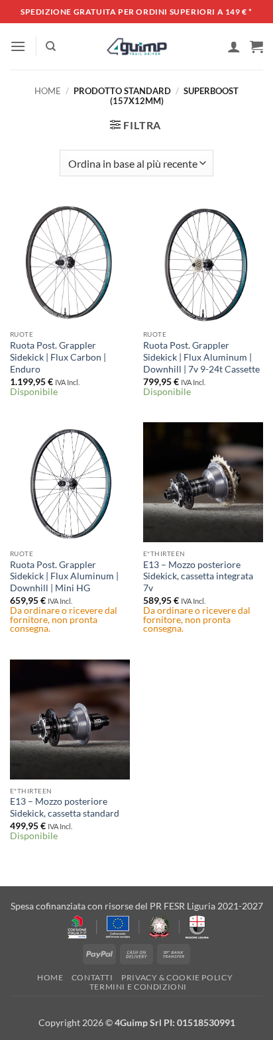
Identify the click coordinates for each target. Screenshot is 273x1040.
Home (47, 91)
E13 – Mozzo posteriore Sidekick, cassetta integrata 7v (198, 576)
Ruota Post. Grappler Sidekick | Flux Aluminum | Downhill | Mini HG (64, 576)
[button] (18, 46)
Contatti (92, 977)
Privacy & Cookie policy (177, 977)
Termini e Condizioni (138, 987)
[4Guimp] (137, 46)
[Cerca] (51, 46)
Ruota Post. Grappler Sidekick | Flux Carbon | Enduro (58, 357)
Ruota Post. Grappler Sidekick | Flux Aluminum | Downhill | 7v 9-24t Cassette (201, 357)
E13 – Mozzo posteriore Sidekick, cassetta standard (64, 807)
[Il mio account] (234, 46)
